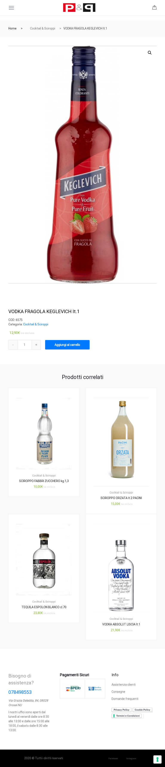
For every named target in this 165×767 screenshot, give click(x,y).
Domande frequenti (125, 699)
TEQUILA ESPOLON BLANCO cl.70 (43, 607)
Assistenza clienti (124, 684)
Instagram (131, 758)
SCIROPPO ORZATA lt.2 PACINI (121, 498)
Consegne (118, 691)
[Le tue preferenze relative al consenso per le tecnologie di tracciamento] (157, 759)
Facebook (113, 758)
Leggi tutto (46, 637)
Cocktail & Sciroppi (42, 28)
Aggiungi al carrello (67, 344)
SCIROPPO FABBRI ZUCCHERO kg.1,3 (44, 481)
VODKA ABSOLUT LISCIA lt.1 (121, 624)
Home (12, 28)
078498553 (20, 692)
